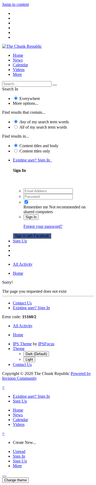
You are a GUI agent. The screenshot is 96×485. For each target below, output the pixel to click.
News (18, 60)
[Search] (55, 85)
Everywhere (29, 98)
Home (18, 55)
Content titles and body (38, 145)
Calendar (20, 65)
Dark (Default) (36, 354)
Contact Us (22, 303)
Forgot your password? (42, 226)
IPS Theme (22, 344)
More (17, 74)
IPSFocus (46, 344)
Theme (19, 348)
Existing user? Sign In (32, 160)
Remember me (35, 207)
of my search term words (44, 122)
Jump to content (15, 4)
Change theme (15, 480)
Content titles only (34, 151)
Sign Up (20, 241)
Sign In (31, 217)
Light (29, 359)
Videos (19, 69)
